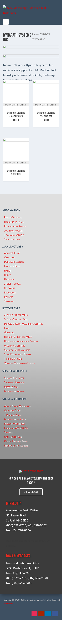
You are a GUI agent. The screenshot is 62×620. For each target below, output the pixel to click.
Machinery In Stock (15, 419)
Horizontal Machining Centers (21, 341)
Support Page (11, 387)
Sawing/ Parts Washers (17, 350)
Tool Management (14, 235)
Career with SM (13, 436)
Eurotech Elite (12, 266)
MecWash (9, 288)
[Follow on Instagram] (34, 613)
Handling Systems (13, 221)
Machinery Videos (14, 391)
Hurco (7, 275)
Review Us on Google (16, 445)
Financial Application (16, 428)
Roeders (8, 297)
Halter (7, 270)
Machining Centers (14, 345)
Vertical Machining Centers (19, 363)
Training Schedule (14, 382)
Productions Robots (15, 226)
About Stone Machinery (17, 406)
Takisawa (9, 301)
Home (35, 34)
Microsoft (8, 603)
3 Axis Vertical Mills (16, 314)
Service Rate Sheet (14, 378)
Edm (6, 328)
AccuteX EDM (12, 253)
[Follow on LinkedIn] (48, 613)
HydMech (9, 279)
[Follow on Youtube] (41, 613)
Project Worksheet (14, 423)
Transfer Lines (12, 239)
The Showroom (12, 415)
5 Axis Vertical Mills (16, 319)
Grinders (9, 332)
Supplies (8, 432)
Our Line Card (12, 410)
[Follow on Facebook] (55, 613)
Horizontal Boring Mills (18, 336)
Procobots (10, 292)
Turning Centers (13, 358)
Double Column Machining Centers (23, 323)
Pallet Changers (13, 217)
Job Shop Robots (13, 230)
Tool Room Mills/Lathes (17, 354)
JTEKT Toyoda (12, 283)
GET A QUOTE (31, 492)
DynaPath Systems (14, 261)
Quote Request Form (15, 441)
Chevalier (9, 257)
